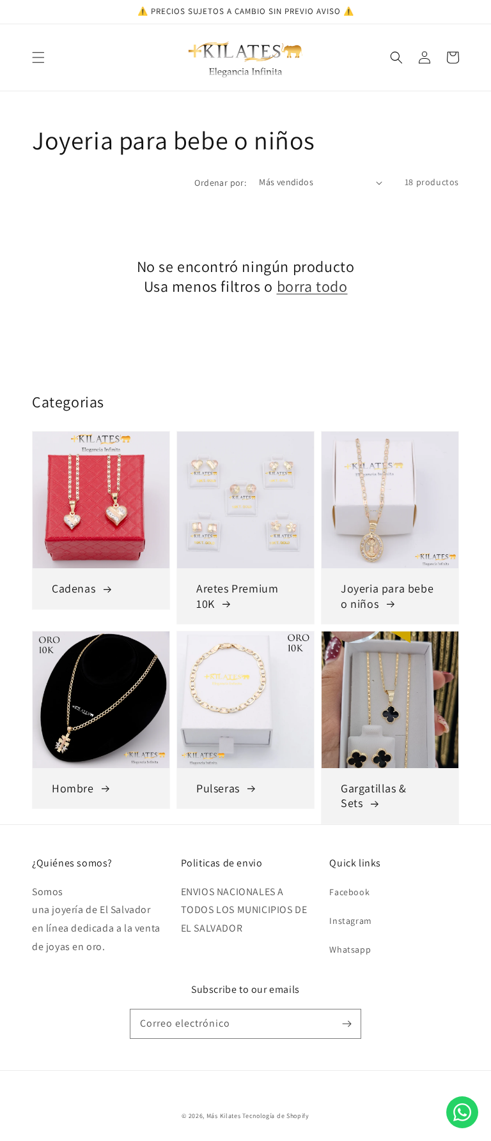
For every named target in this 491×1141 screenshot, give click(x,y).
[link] (101, 720)
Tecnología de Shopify (275, 1116)
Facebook (349, 892)
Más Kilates (224, 1116)
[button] (38, 57)
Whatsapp (350, 949)
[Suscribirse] (346, 1023)
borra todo (312, 286)
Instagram (350, 920)
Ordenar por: (220, 182)
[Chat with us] (462, 1124)
